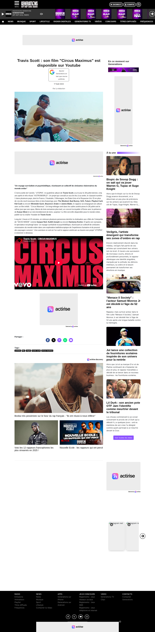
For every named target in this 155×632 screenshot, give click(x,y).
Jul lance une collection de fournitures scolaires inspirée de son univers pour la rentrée (121, 355)
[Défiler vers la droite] (142, 536)
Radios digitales (62, 21)
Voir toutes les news (123, 438)
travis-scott (36, 350)
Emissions (19, 597)
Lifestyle (45, 21)
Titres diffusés (128, 21)
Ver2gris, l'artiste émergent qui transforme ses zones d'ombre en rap (123, 235)
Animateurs (19, 599)
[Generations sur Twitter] (74, 617)
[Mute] (41, 14)
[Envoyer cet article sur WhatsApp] (64, 341)
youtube (18, 350)
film (23, 350)
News (10, 21)
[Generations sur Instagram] (87, 617)
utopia (28, 350)
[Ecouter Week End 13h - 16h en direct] (123, 69)
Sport (33, 21)
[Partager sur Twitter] (53, 341)
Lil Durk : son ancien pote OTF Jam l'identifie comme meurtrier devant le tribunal (123, 407)
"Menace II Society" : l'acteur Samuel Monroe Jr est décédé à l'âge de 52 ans (123, 302)
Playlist (18, 602)
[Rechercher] (138, 4)
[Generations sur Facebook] (68, 617)
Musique (21, 21)
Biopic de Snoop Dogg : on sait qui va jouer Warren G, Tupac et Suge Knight (122, 184)
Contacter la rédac (44, 608)
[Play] (3, 14)
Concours (110, 21)
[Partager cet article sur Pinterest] (58, 341)
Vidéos (98, 21)
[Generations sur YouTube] (80, 617)
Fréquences (146, 21)
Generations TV (83, 21)
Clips (103, 599)
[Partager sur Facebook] (47, 341)
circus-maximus (47, 350)
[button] (117, 536)
